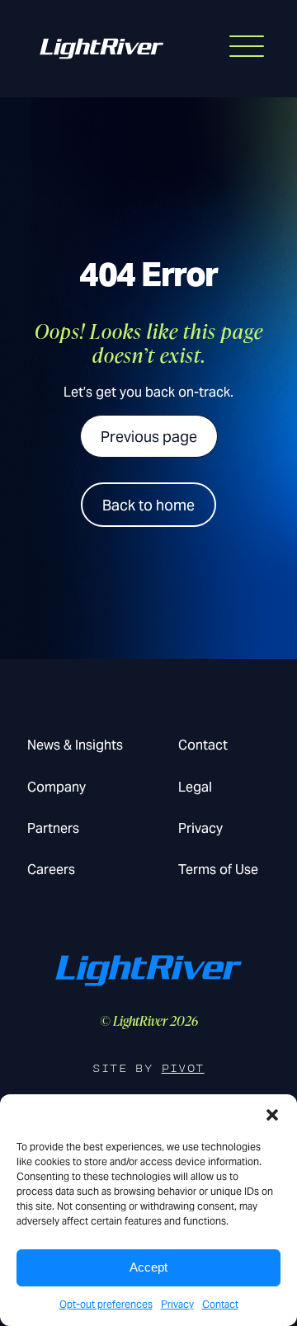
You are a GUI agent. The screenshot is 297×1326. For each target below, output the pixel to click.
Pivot (183, 1068)
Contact (220, 1304)
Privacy (177, 1304)
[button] (272, 1115)
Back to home (148, 505)
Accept (148, 1267)
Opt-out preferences (106, 1304)
